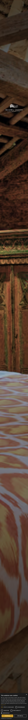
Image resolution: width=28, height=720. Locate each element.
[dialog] (14, 706)
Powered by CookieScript (6, 718)
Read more (3, 704)
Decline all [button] (20, 715)
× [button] (26, 694)
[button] (14, 713)
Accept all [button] (7, 715)
